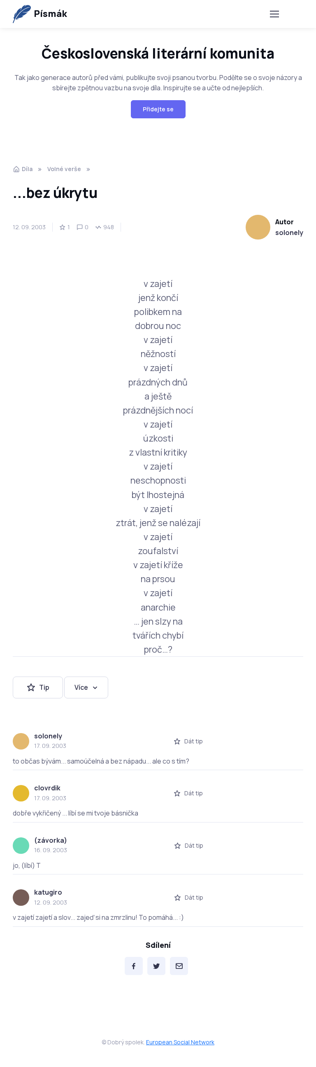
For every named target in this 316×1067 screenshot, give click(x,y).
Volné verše (64, 169)
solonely (289, 232)
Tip (44, 687)
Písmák (50, 13)
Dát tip (193, 741)
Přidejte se (158, 109)
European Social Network (180, 1042)
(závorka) (50, 840)
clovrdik (47, 787)
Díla (27, 169)
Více (81, 687)
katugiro (48, 892)
